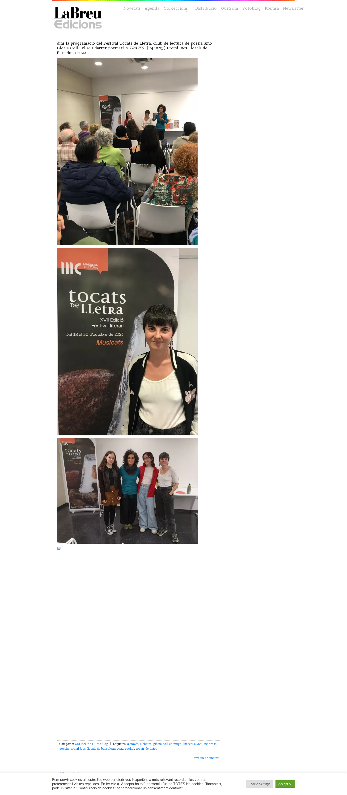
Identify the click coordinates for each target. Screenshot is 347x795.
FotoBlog (101, 744)
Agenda (152, 8)
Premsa (272, 8)
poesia (64, 748)
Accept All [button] (285, 784)
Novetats (131, 8)
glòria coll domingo (167, 744)
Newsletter (293, 8)
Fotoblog (251, 8)
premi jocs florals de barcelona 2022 (96, 748)
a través (132, 744)
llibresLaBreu (193, 744)
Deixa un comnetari (205, 758)
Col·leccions (175, 8)
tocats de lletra (146, 748)
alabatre (146, 744)
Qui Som (229, 8)
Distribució (206, 8)
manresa (210, 744)
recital (129, 748)
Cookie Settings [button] (259, 784)
